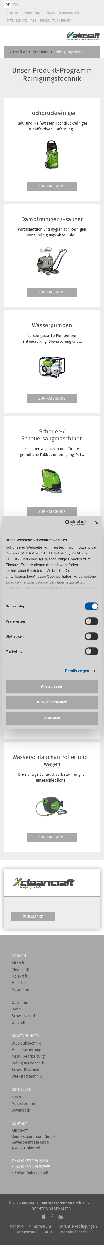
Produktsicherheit (55, 20)
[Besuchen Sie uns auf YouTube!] (60, 1217)
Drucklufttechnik (26, 1043)
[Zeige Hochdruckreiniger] (52, 154)
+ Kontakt (15, 1226)
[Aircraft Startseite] (83, 36)
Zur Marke (33, 916)
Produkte (41, 52)
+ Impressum (40, 1226)
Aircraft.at (18, 52)
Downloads (21, 1110)
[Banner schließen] (96, 522)
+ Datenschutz (25, 1232)
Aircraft (18, 963)
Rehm (17, 1009)
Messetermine (24, 1103)
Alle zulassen (52, 686)
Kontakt (13, 13)
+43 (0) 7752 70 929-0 (31, 1160)
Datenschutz (17, 20)
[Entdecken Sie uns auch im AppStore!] (43, 1217)
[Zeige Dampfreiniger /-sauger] (52, 260)
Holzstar (19, 982)
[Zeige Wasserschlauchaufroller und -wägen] (52, 806)
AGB (33, 20)
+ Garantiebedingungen (76, 1226)
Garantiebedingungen (62, 13)
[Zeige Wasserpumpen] (52, 367)
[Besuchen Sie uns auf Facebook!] (52, 1217)
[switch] (91, 621)
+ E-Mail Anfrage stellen (32, 1172)
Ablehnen (52, 718)
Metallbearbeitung (28, 1056)
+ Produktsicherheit (74, 1232)
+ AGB (47, 1232)
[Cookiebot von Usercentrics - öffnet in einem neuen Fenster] (65, 523)
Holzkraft (19, 976)
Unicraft (19, 1022)
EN (15, 4)
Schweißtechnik (25, 1069)
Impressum (32, 13)
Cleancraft (21, 969)
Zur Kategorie (52, 186)
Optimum (20, 1002)
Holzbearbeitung (26, 1050)
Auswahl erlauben (52, 702)
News (16, 1097)
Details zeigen (77, 671)
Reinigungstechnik (28, 1063)
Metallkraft (21, 989)
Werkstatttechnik (27, 1076)
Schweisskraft (23, 1015)
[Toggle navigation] (10, 36)
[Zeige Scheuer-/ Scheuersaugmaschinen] (52, 480)
